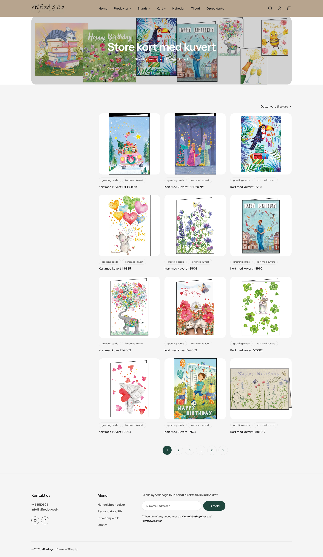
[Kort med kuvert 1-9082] (261, 307)
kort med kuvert (134, 180)
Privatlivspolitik (108, 518)
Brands (142, 8)
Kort (160, 8)
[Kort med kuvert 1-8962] (261, 225)
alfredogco (48, 549)
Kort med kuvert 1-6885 (115, 268)
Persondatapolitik (110, 511)
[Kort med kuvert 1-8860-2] (261, 389)
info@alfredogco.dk (45, 509)
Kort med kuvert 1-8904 (180, 268)
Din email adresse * (158, 506)
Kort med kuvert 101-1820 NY (184, 187)
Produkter (121, 8)
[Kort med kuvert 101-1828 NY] (129, 144)
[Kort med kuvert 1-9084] (129, 389)
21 (212, 450)
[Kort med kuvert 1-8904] (195, 225)
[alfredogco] (47, 8)
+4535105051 (40, 504)
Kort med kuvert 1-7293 (246, 187)
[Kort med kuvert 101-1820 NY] (195, 144)
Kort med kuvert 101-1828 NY (118, 187)
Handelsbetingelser (111, 504)
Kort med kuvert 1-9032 (115, 350)
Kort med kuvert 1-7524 (180, 432)
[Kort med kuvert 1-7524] (195, 389)
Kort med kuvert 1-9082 (246, 350)
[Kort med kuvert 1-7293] (261, 144)
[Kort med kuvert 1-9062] (195, 307)
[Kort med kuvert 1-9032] (129, 307)
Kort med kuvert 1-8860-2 (247, 432)
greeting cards (110, 180)
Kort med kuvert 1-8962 (246, 268)
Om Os (102, 525)
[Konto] (280, 8)
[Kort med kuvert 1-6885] (129, 225)
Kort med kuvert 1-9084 (115, 432)
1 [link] (167, 450)
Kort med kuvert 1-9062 (180, 350)
